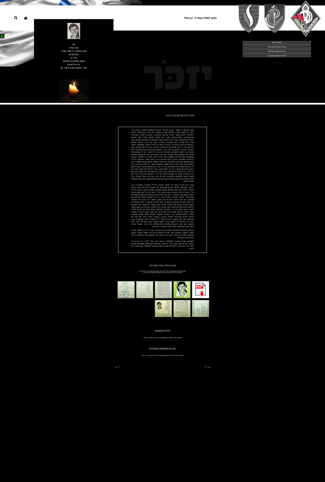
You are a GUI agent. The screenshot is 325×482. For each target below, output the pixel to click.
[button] (2, 36)
